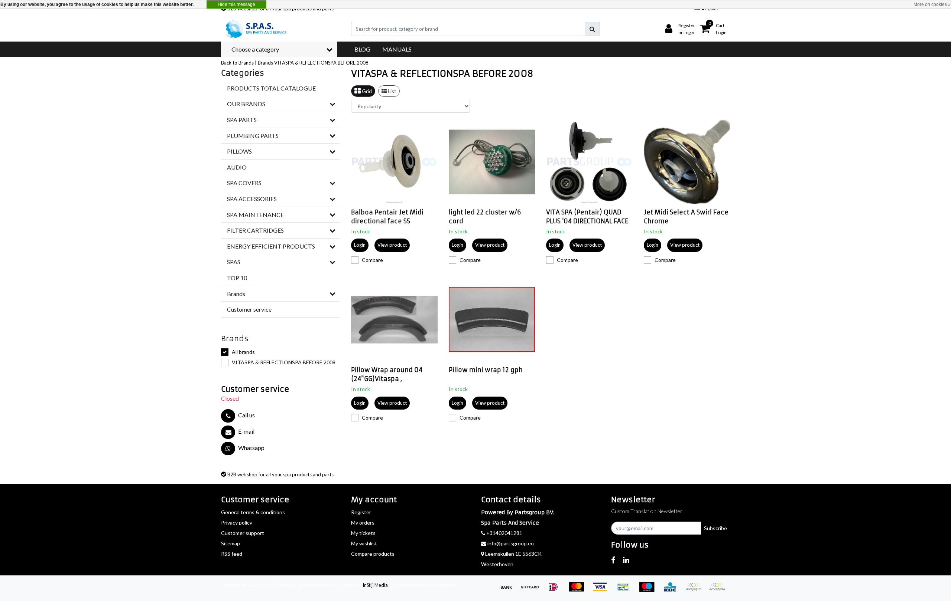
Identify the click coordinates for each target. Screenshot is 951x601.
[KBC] (672, 590)
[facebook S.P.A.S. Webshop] (613, 559)
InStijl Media (375, 585)
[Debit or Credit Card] (719, 590)
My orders (362, 522)
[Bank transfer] (508, 590)
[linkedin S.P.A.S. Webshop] (626, 559)
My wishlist (364, 543)
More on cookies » (932, 4)
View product (392, 245)
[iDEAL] (555, 590)
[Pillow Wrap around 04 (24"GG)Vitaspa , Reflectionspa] (394, 319)
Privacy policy (236, 522)
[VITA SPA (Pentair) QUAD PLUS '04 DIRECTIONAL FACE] (589, 162)
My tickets (363, 533)
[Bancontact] (625, 590)
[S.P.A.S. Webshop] (255, 29)
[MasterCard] (579, 590)
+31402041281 (503, 533)
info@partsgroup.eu (510, 543)
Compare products (373, 554)
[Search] (592, 28)
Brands (265, 63)
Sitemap (230, 543)
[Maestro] (649, 590)
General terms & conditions (253, 512)
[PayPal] (696, 590)
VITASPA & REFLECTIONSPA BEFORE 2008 (321, 63)
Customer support (242, 533)
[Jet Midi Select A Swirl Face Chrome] (687, 162)
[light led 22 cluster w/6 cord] (492, 162)
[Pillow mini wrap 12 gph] (492, 319)
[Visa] (602, 590)
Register (361, 512)
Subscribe (715, 528)
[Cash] (532, 590)
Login (360, 245)
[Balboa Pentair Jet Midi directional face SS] (394, 162)
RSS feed (231, 554)
